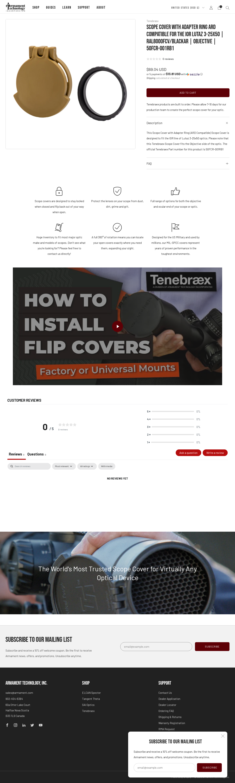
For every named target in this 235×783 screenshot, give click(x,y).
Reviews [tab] (16, 454)
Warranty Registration (171, 723)
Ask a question (188, 452)
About (101, 8)
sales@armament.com (19, 692)
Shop (35, 8)
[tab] (37, 454)
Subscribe (210, 767)
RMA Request (166, 729)
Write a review (215, 452)
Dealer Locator (167, 704)
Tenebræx (153, 21)
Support (84, 8)
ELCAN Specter (91, 692)
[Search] (227, 8)
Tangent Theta (91, 698)
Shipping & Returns (170, 717)
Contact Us (165, 692)
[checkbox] (106, 466)
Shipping (151, 78)
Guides (51, 8)
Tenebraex (88, 711)
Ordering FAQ (166, 711)
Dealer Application (169, 698)
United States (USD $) (185, 8)
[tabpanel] (117, 491)
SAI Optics (88, 704)
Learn (66, 8)
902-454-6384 (14, 698)
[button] (175, 74)
